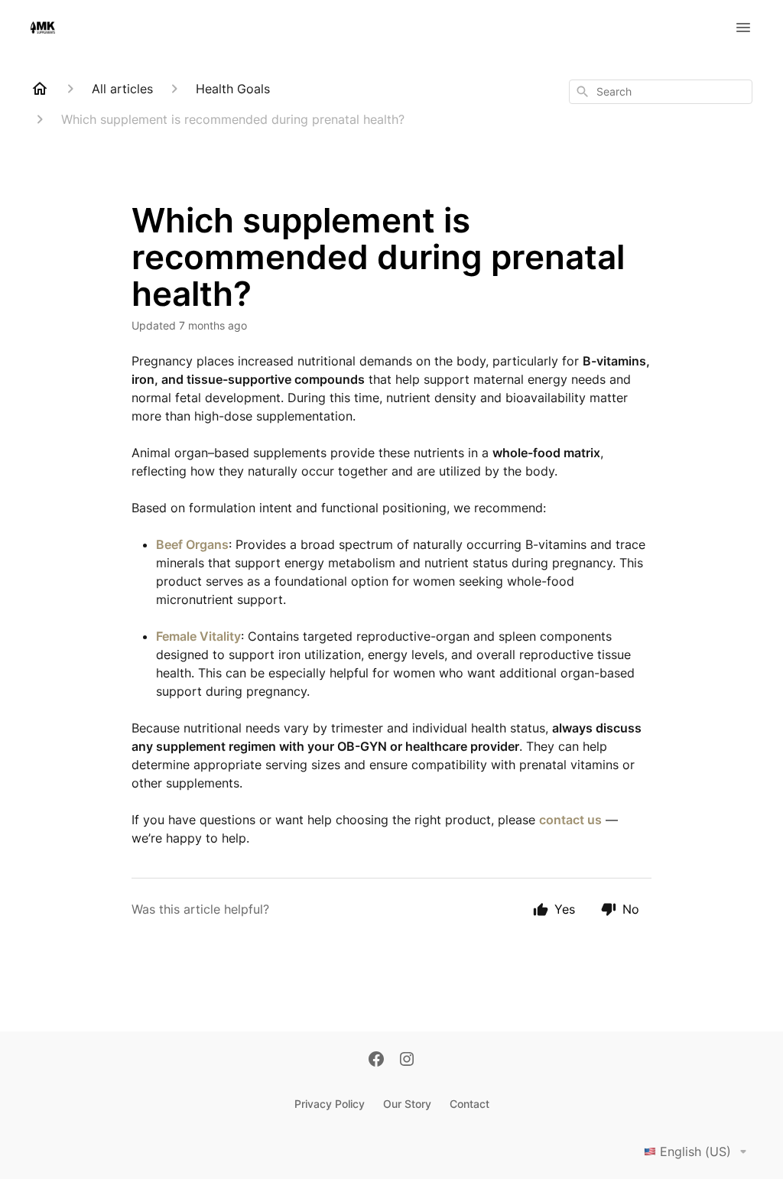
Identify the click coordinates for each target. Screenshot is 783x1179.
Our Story (407, 1103)
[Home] (40, 89)
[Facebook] (376, 1060)
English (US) (695, 1151)
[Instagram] (407, 1060)
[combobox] (660, 92)
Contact (469, 1103)
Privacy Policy (329, 1103)
